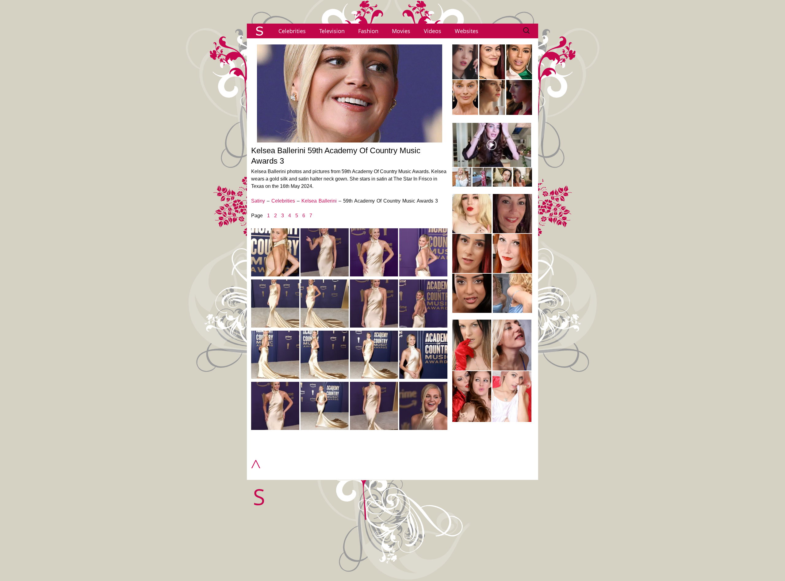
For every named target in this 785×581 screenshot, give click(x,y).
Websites (466, 31)
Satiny (258, 200)
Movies (401, 31)
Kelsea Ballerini (319, 200)
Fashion (368, 31)
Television (332, 31)
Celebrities (292, 31)
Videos (432, 31)
